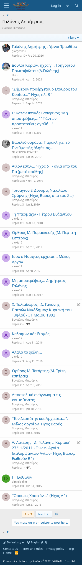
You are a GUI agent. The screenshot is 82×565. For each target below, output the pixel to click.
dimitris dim (19, 482)
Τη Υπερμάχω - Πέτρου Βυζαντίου (42, 214)
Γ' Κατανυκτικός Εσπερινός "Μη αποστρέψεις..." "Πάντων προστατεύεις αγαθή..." (40, 118)
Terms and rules (32, 549)
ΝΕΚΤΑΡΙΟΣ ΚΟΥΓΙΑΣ (25, 152)
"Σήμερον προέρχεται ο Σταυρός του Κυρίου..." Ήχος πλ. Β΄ (44, 91)
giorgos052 (19, 51)
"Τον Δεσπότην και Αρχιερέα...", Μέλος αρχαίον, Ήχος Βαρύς (40, 421)
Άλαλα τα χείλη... (27, 352)
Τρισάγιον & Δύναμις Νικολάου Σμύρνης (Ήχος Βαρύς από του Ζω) (43, 193)
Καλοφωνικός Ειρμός (30, 333)
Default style (15, 542)
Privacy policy (55, 549)
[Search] (76, 5)
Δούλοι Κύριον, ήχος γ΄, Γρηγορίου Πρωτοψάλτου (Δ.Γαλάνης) (43, 68)
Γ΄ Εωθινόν (22, 477)
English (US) (38, 542)
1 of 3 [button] (28, 514)
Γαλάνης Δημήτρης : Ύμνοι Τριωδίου (44, 46)
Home (7, 553)
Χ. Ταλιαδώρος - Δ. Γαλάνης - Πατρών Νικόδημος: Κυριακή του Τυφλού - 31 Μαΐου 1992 (42, 310)
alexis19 (17, 128)
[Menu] (6, 5)
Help (71, 549)
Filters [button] (72, 37)
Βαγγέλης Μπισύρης (25, 99)
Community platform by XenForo (39, 561)
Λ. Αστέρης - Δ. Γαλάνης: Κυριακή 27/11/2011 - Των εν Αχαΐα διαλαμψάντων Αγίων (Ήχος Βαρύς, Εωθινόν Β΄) (43, 450)
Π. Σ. (15, 75)
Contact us (10, 549)
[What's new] (67, 5)
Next (42, 514)
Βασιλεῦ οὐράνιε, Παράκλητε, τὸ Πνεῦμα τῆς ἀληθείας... (41, 145)
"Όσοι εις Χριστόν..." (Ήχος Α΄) (39, 495)
